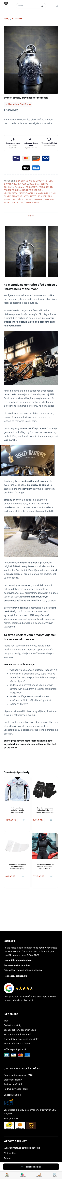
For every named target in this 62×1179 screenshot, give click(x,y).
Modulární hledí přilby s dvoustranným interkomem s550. (17, 866)
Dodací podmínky (12, 1025)
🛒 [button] (23, 876)
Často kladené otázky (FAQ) (18, 1075)
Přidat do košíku (33, 1166)
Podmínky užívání (13, 1084)
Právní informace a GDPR (17, 1043)
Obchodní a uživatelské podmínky (21, 1039)
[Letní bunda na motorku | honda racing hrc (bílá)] (17, 789)
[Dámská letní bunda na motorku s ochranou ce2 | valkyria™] (45, 846)
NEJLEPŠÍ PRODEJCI (32, 190)
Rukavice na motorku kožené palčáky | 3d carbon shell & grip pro (44, 810)
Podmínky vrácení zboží (16, 1089)
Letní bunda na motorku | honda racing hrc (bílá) (17, 810)
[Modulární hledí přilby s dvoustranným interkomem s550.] (17, 846)
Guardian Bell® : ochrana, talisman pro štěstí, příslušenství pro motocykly (29, 187)
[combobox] (27, 5)
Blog (6, 1020)
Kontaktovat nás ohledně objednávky (23, 970)
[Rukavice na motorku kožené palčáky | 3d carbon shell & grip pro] (45, 789)
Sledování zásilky (13, 1079)
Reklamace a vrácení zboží (17, 1034)
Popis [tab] (31, 216)
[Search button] (41, 5)
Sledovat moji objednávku (17, 965)
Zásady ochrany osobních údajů (20, 1029)
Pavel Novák (25, 104)
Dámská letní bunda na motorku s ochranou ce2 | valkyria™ (44, 866)
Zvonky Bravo (33, 202)
